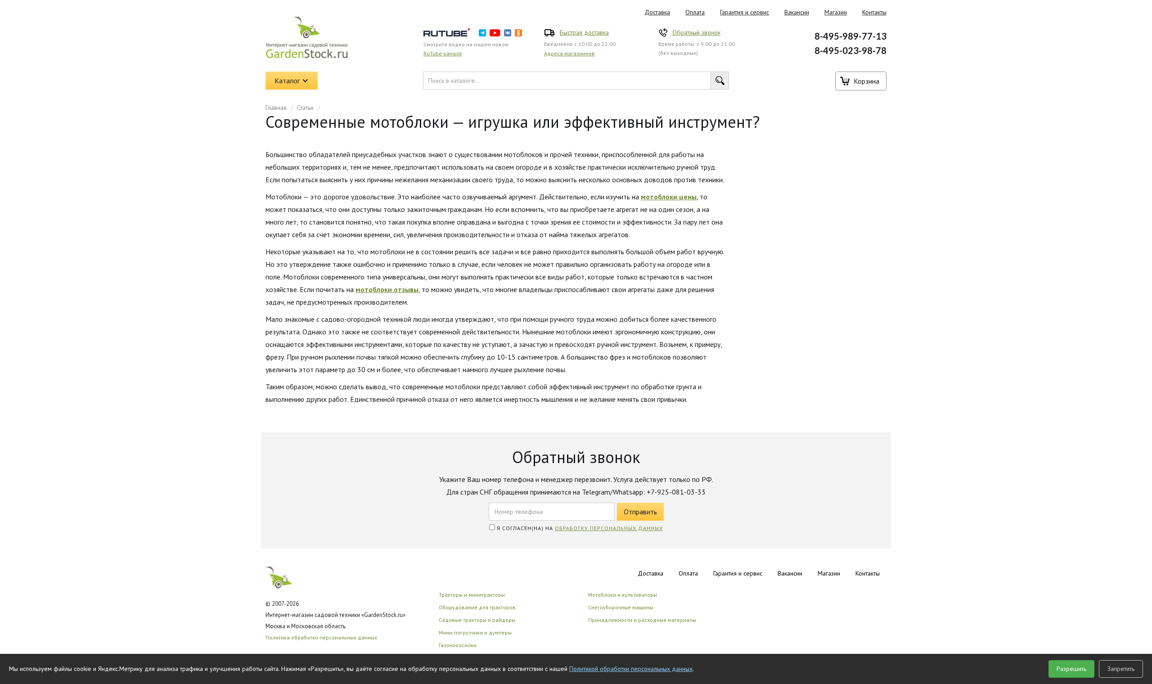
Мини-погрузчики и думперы (475, 632)
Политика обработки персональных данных (321, 637)
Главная (276, 108)
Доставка (657, 12)
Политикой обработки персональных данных (631, 669)
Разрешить (1071, 669)
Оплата (695, 12)
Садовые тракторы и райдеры (477, 619)
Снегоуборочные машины (620, 607)
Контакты (874, 12)
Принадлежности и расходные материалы (642, 619)
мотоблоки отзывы (387, 289)
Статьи (305, 108)
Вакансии (796, 12)
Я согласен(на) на (579, 528)
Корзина (866, 81)
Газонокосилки (458, 645)
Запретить (1120, 669)
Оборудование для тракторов (477, 607)
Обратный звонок (696, 32)
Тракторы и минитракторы (472, 594)
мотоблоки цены (669, 196)
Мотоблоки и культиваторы (622, 594)
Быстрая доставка (584, 32)
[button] (292, 81)
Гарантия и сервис (744, 12)
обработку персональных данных (609, 528)
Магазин (835, 12)
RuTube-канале (442, 53)
